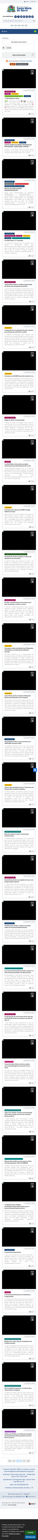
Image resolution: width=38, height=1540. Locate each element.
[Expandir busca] (33, 54)
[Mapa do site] (29, 16)
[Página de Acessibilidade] (32, 16)
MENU (5, 31)
